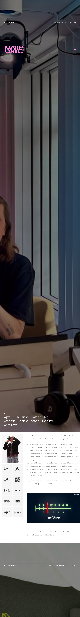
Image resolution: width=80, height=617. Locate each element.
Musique (7, 414)
